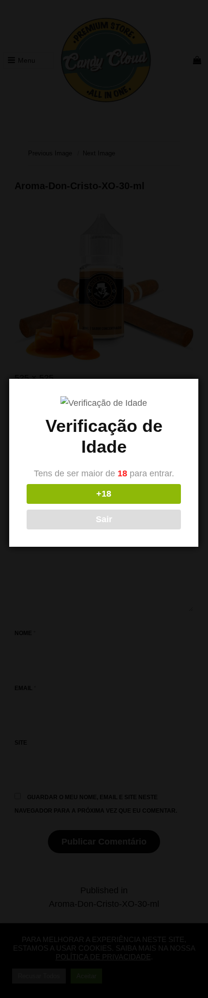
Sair (104, 519)
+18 (103, 494)
